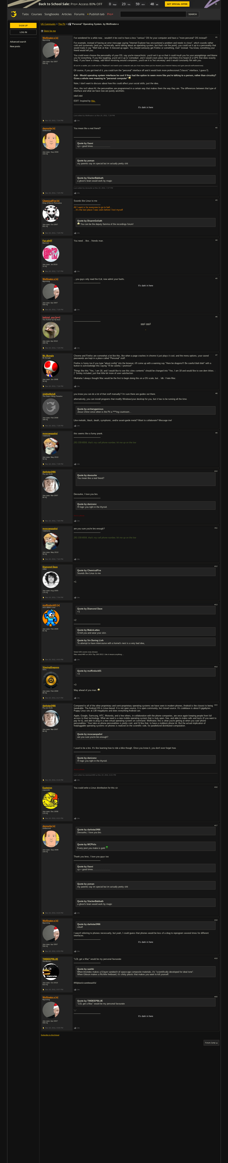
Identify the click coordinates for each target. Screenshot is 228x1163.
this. (93, 101)
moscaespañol (50, 433)
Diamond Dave (50, 567)
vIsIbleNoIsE (49, 394)
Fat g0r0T (47, 241)
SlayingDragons (51, 667)
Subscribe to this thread (50, 1035)
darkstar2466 (49, 472)
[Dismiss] (216, 4)
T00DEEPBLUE (50, 959)
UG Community (48, 24)
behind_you (49, 317)
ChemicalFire (49, 201)
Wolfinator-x (49, 38)
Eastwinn (47, 788)
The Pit (61, 24)
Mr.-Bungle (48, 355)
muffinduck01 (50, 605)
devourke (47, 128)
